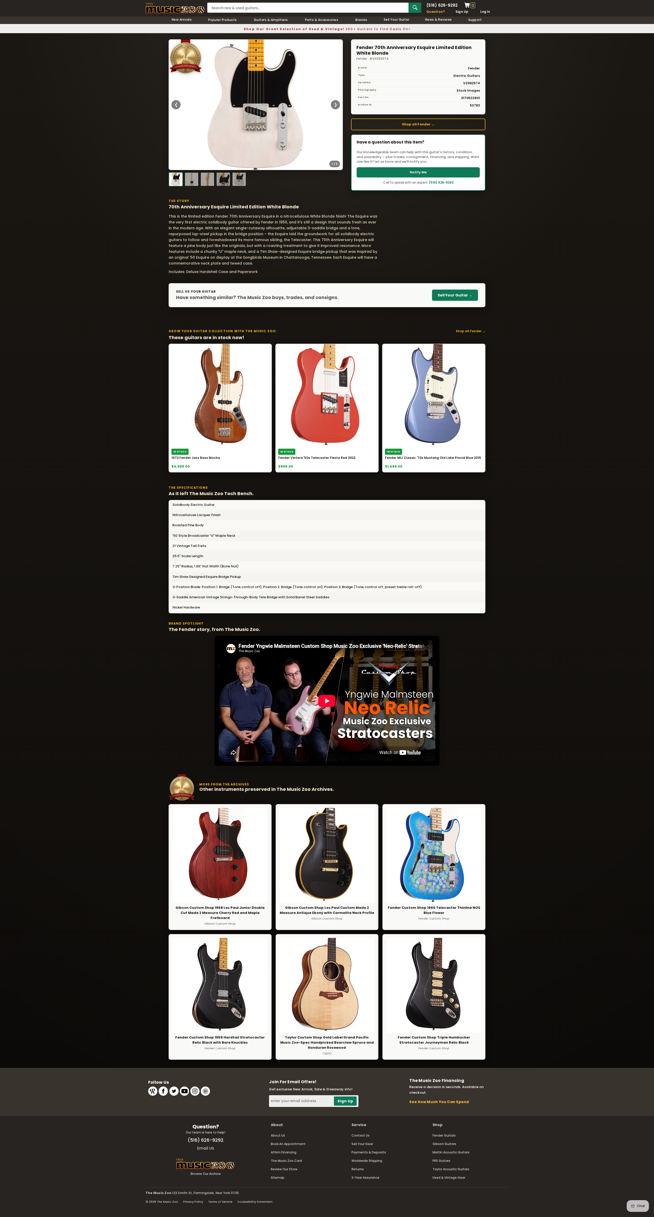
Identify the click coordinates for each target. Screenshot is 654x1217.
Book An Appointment (288, 1144)
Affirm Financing (283, 1152)
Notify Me (418, 172)
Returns (358, 1169)
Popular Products (222, 20)
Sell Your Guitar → (455, 295)
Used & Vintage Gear (449, 1177)
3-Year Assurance (365, 1177)
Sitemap (277, 1177)
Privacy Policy (193, 1202)
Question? (435, 11)
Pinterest (205, 1091)
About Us (278, 1135)
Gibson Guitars (444, 1144)
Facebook (163, 1091)
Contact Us (361, 1135)
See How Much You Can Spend (439, 1101)
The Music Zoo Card (286, 1161)
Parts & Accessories (321, 20)
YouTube (184, 1091)
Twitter (174, 1091)
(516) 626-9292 (442, 5)
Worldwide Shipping (367, 1161)
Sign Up (462, 11)
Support (475, 20)
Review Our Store (284, 1169)
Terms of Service (220, 1202)
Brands (361, 20)
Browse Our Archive (206, 1174)
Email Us (205, 1148)
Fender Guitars (444, 1135)
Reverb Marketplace (152, 1091)
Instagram (195, 1091)
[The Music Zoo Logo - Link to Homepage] (175, 8)
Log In (485, 11)
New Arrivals (182, 19)
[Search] (414, 8)
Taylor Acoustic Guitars (451, 1169)
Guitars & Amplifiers (271, 20)
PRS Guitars (441, 1161)
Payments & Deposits (369, 1152)
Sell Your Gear (362, 1144)
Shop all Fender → (418, 124)
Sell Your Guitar (397, 19)
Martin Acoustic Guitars (451, 1152)
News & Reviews (438, 19)
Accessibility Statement (255, 1202)
